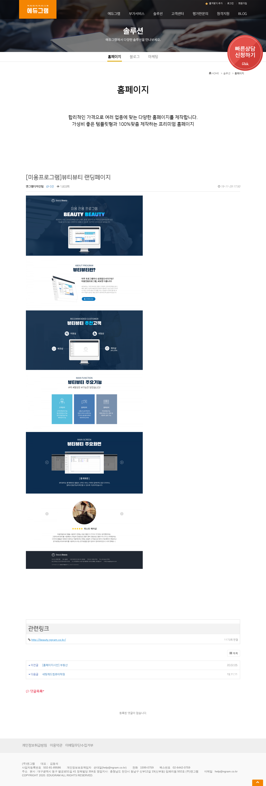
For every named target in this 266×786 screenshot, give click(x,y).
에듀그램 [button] (114, 14)
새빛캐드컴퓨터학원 (53, 674)
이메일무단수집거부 (79, 745)
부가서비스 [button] (136, 14)
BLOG (242, 14)
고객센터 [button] (177, 14)
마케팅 (153, 57)
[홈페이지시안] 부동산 (55, 665)
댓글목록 (36, 691)
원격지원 (223, 14)
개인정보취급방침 (34, 745)
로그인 (230, 3)
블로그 (135, 57)
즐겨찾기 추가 (216, 3)
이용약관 (56, 745)
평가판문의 (200, 14)
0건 (51, 186)
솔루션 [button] (158, 14)
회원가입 (242, 3)
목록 (235, 653)
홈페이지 (114, 57)
